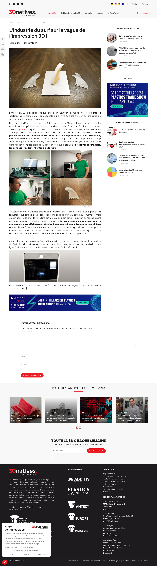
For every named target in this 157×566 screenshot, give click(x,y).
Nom (23, 349)
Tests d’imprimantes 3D (113, 479)
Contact (145, 4)
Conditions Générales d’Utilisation (93, 561)
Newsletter (108, 486)
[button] (5, 562)
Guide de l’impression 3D (70, 13)
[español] (119, 4)
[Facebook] (2, 39)
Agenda (100, 13)
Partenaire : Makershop (140, 561)
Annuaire (88, 13)
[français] (123, 4)
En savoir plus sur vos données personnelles (19, 547)
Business (43, 23)
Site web (24, 364)
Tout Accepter (42, 554)
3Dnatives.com (33, 507)
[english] (116, 4)
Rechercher (143, 13)
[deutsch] (112, 4)
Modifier (26, 554)
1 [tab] (77, 428)
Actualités (52, 13)
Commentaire (26, 332)
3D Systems (21, 129)
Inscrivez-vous (96, 451)
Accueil (12, 23)
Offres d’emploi (114, 13)
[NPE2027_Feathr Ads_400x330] (127, 100)
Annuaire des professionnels (115, 476)
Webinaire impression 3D (113, 489)
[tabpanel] (25, 410)
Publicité (135, 4)
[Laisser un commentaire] (2, 54)
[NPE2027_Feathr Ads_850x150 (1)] (55, 303)
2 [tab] (80, 428)
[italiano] (126, 4)
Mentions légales (114, 561)
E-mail (24, 357)
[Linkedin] (2, 44)
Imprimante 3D (109, 473)
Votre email (58, 450)
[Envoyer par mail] (2, 49)
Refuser (10, 554)
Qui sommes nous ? (72, 561)
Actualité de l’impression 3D (28, 23)
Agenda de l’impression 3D (114, 481)
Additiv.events (15, 509)
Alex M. (34, 43)
